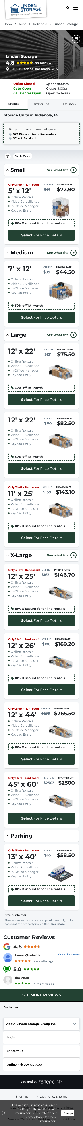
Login (11, 1037)
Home (8, 24)
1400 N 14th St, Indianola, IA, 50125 (36, 69)
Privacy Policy (34, 1117)
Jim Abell (22, 978)
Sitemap (22, 1096)
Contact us (15, 1051)
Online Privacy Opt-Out (24, 1064)
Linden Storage (21, 56)
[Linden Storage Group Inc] (25, 10)
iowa (23, 24)
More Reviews (68, 954)
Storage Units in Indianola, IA (31, 115)
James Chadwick (27, 955)
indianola (40, 24)
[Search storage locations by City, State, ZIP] (66, 8)
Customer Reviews (29, 937)
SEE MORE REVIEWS (41, 995)
